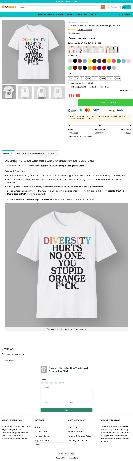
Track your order (76, 431)
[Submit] (103, 7)
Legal (37, 444)
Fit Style (71, 33)
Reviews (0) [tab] (52, 153)
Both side (106, 87)
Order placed (73, 133)
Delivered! (127, 133)
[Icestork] (9, 7)
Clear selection (125, 90)
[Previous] (5, 52)
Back (94, 87)
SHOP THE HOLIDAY (55, 14)
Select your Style (75, 43)
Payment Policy (42, 440)
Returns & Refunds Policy (79, 436)
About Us (39, 427)
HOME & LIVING (82, 14)
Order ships (99, 133)
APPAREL (69, 14)
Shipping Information (77, 440)
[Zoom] (4, 81)
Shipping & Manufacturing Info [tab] (30, 153)
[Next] (61, 52)
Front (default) (79, 87)
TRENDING (41, 14)
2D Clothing (83, 22)
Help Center (124, 14)
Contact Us (73, 427)
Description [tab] (8, 153)
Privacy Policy (41, 431)
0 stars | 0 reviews (85, 30)
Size (70, 73)
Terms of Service (42, 436)
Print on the (73, 83)
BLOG (93, 14)
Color (71, 56)
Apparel (71, 22)
